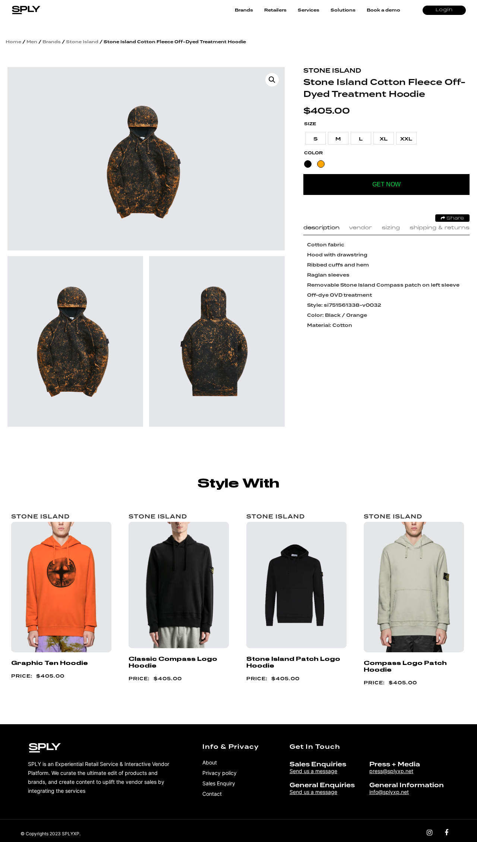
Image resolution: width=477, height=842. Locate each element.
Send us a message (313, 771)
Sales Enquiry (218, 783)
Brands (244, 10)
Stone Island (82, 41)
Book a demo (383, 10)
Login (444, 10)
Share (454, 218)
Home (13, 41)
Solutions (343, 10)
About (209, 762)
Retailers (275, 10)
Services (308, 10)
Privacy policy (219, 773)
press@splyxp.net (391, 771)
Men (31, 41)
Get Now (386, 184)
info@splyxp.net (389, 792)
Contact (212, 794)
